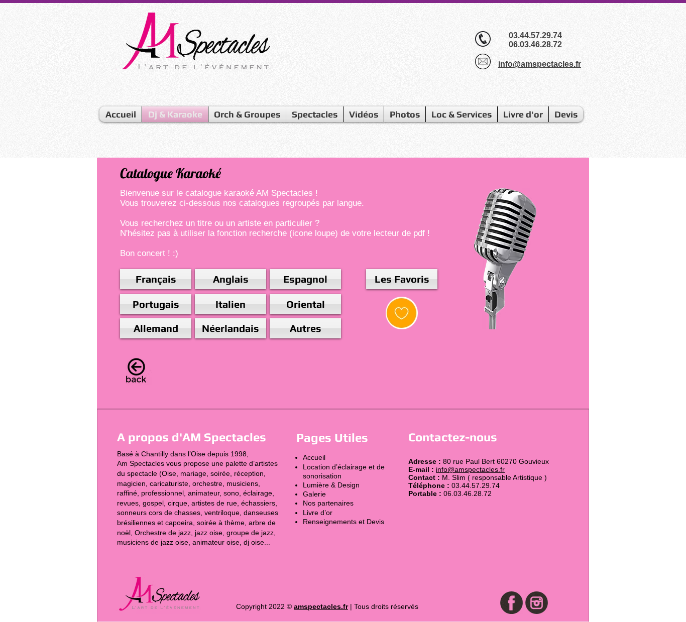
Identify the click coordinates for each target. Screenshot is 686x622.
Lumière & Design (331, 485)
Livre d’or (317, 513)
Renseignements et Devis (343, 522)
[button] (305, 328)
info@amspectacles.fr (470, 469)
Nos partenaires (328, 503)
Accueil (314, 457)
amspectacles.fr (321, 606)
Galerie (314, 494)
